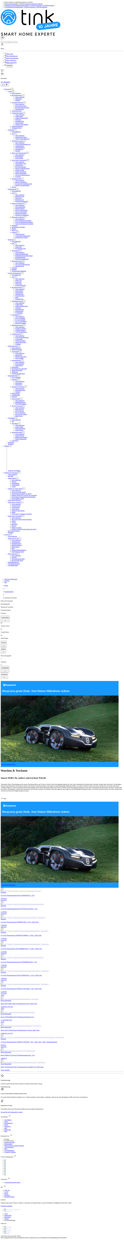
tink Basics (11, 442)
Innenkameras (19, 149)
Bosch (6, 1125)
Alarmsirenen (19, 165)
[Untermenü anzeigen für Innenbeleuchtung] (23, 287)
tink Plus (14, 557)
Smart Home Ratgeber (14, 500)
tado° (5, 1128)
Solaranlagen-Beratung (18, 373)
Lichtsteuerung (16, 334)
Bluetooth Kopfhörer (18, 217)
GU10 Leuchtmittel (20, 321)
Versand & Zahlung (10, 1152)
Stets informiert (12, 554)
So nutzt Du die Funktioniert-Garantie (11, 1112)
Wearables (15, 423)
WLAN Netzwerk (17, 406)
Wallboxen (15, 372)
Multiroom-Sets (19, 196)
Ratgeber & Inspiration (10, 472)
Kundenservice (16, 542)
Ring (5, 1131)
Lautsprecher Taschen (21, 237)
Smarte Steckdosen (20, 172)
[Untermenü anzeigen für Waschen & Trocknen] (25, 387)
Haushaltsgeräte (12, 375)
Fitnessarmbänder (20, 428)
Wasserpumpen (19, 109)
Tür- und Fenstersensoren (22, 175)
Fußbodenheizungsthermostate (24, 255)
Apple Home (15, 509)
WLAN (14, 526)
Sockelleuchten (19, 121)
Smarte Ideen (12, 478)
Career (6, 1192)
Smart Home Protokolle (15, 516)
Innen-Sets (18, 282)
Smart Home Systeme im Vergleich (22, 514)
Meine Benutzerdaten (12, 58)
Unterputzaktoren (20, 330)
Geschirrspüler (16, 395)
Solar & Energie (12, 346)
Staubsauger (18, 384)
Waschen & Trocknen (18, 387)
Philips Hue (7, 1129)
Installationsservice (13, 562)
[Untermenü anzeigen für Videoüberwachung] (24, 141)
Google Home (16, 507)
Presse (6, 1193)
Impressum (7, 1217)
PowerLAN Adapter (21, 414)
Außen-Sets (18, 283)
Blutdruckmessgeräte (21, 437)
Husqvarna (7, 1126)
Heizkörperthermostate (21, 254)
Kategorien (7, 89)
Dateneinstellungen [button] (9, 1220)
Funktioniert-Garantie (18, 552)
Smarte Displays (20, 208)
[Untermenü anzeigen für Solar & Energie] (18, 346)
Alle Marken (8, 1120)
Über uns (7, 1190)
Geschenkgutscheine (14, 564)
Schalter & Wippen (20, 328)
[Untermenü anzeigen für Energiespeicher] (22, 360)
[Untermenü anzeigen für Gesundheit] (16, 418)
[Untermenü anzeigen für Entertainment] (17, 189)
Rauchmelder (19, 156)
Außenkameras (19, 146)
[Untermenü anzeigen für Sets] (15, 134)
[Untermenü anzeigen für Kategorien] (12, 89)
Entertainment (12, 189)
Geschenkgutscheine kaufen (12, 1182)
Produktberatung (16, 543)
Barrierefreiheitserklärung (19, 550)
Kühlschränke (16, 393)
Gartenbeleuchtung (17, 113)
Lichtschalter (19, 339)
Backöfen (14, 396)
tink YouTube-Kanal (14, 531)
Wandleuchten (19, 294)
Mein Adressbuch (11, 60)
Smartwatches (19, 427)
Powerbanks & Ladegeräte (19, 368)
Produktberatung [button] (5, 1087)
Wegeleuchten (19, 123)
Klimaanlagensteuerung (22, 259)
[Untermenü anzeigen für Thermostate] (20, 250)
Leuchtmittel (15, 315)
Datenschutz (7, 1215)
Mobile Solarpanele (20, 356)
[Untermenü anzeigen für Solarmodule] (20, 351)
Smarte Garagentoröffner (22, 185)
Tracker (14, 187)
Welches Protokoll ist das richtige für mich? (24, 529)
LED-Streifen (19, 291)
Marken (6, 446)
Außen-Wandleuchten (21, 118)
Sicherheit (11, 130)
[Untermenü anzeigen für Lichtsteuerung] (21, 334)
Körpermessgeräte (17, 432)
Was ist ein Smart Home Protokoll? (22, 519)
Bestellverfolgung (17, 545)
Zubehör (17, 100)
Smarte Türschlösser (21, 182)
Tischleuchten (19, 292)
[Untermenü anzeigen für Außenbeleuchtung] (24, 301)
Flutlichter (18, 119)
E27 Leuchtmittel (20, 320)
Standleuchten (19, 299)
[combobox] (9, 42)
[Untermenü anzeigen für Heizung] (14, 239)
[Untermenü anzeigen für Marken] (10, 446)
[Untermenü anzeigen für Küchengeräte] (21, 399)
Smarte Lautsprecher (17, 203)
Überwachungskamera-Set (22, 144)
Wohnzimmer (15, 483)
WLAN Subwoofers (21, 212)
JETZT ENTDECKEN (8, 764)
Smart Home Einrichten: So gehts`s (22, 494)
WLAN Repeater (20, 412)
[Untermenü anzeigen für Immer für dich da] (19, 538)
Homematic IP (8, 1123)
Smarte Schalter (19, 170)
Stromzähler (15, 367)
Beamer (14, 228)
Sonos (6, 1121)
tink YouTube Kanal (17, 560)
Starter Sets (18, 280)
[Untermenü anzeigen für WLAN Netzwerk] (23, 406)
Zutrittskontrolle (16, 178)
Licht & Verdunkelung (14, 273)
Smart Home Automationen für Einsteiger (23, 497)
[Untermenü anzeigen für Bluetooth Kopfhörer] (25, 217)
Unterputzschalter (20, 340)
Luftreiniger (15, 440)
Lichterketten (19, 312)
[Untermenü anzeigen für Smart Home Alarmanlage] (28, 160)
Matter (13, 512)
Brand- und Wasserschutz (19, 153)
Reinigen (14, 379)
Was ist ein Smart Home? (19, 492)
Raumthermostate (20, 257)
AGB (6, 1214)
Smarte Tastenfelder (21, 173)
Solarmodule (15, 351)
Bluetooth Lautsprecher (22, 215)
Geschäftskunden (13, 565)
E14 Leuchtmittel (20, 318)
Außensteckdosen (17, 128)
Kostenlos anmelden (6, 1206)
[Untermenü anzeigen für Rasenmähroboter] (23, 95)
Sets (13, 134)
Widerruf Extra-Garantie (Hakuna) (14, 1145)
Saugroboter (18, 383)
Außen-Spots (19, 116)
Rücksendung (16, 547)
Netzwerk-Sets (19, 409)
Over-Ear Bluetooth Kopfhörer (24, 222)
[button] (62, 55)
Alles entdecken (16, 93)
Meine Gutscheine (11, 62)
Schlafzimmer (16, 485)
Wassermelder (19, 158)
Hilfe (13, 548)
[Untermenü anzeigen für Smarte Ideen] (17, 478)
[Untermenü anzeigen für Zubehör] (18, 232)
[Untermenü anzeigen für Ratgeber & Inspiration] (18, 473)
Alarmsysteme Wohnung (22, 139)
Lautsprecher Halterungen (22, 236)
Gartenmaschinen (17, 111)
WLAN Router (19, 411)
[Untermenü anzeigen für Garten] (13, 91)
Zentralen (18, 176)
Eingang (14, 481)
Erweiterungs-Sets (20, 248)
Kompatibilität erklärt (18, 498)
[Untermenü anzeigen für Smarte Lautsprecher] (24, 203)
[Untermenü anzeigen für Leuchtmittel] (20, 315)
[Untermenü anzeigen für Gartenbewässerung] (24, 102)
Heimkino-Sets (19, 200)
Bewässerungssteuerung (22, 107)
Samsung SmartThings (18, 510)
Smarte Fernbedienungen (22, 168)
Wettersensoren (19, 266)
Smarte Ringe (19, 430)
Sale (5, 582)
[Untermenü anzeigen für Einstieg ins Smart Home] (23, 488)
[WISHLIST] (62, 70)
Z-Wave (14, 523)
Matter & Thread (16, 527)
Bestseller (11, 444)
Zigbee (14, 521)
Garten (10, 91)
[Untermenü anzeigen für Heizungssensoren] (23, 261)
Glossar (6, 1218)
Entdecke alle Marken (14, 470)
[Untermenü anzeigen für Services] (10, 534)
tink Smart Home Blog (18, 559)
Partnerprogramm (9, 1197)
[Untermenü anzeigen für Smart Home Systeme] (21, 502)
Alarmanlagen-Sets (20, 163)
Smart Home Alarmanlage (19, 160)
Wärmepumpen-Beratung (19, 271)
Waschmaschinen (20, 390)
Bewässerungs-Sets (20, 106)
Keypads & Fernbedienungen (23, 184)
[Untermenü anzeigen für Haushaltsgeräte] (18, 375)
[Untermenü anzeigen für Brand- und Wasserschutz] (27, 153)
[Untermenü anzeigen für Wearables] (19, 423)
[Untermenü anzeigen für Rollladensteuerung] (24, 325)
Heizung (10, 239)
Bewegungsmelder (20, 167)
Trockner (17, 392)
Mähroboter (18, 99)
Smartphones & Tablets (18, 227)
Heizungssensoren (17, 261)
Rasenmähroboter (17, 95)
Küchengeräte (16, 399)
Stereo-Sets (18, 198)
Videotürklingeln (20, 147)
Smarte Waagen (19, 436)
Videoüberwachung (17, 141)
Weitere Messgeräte (20, 439)
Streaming (14, 225)
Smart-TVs (15, 230)
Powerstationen (19, 364)
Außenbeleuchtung (17, 301)
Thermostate (15, 250)
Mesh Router (19, 416)
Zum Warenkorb (5, 82)
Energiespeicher (16, 360)
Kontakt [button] (6, 1139)
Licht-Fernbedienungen (22, 337)
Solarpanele (18, 355)
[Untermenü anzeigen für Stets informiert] (18, 554)
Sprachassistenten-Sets (21, 201)
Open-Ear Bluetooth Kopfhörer (24, 224)
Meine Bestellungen (12, 56)
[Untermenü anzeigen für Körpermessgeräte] (23, 432)
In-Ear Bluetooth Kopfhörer (23, 220)
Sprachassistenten (20, 207)
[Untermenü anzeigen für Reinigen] (18, 379)
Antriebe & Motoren (21, 332)
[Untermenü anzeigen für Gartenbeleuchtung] (24, 113)
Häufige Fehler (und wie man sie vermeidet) (24, 495)
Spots (16, 297)
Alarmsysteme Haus (21, 137)
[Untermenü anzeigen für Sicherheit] (15, 130)
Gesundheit (11, 418)
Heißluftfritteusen (20, 402)
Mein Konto (9, 54)
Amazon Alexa (16, 506)
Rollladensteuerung (17, 325)
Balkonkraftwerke (17, 349)
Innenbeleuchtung (17, 287)
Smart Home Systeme (14, 502)
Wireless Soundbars (21, 213)
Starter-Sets (18, 247)
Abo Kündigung (9, 1147)
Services (6, 534)
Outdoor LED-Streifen (21, 124)
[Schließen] (6, 85)
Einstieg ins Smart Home (15, 488)
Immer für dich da (13, 538)
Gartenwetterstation (17, 126)
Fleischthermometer (21, 404)
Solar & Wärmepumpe (10, 579)
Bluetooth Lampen (20, 323)
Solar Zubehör (19, 358)
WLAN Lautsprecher (21, 210)
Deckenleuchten (20, 296)
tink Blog (10, 476)
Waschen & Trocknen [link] (10, 598)
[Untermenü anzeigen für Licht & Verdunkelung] (22, 273)
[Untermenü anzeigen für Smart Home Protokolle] (23, 516)
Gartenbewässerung (17, 102)
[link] (6, 585)
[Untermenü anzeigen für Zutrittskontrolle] (22, 178)
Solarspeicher (19, 365)
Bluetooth (14, 524)
